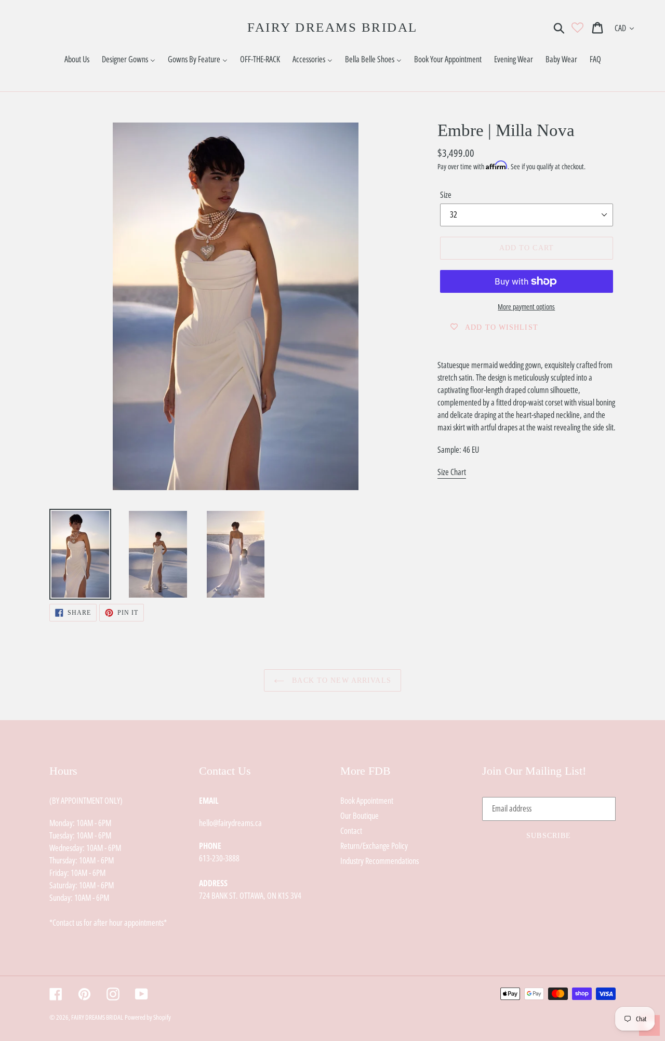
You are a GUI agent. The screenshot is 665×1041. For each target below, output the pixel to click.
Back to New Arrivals (340, 680)
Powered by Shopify (148, 1017)
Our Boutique (359, 815)
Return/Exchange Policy (374, 845)
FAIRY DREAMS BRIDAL (332, 27)
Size (445, 194)
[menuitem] (77, 59)
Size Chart (451, 472)
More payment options (526, 307)
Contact (351, 830)
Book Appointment (366, 800)
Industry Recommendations (379, 861)
